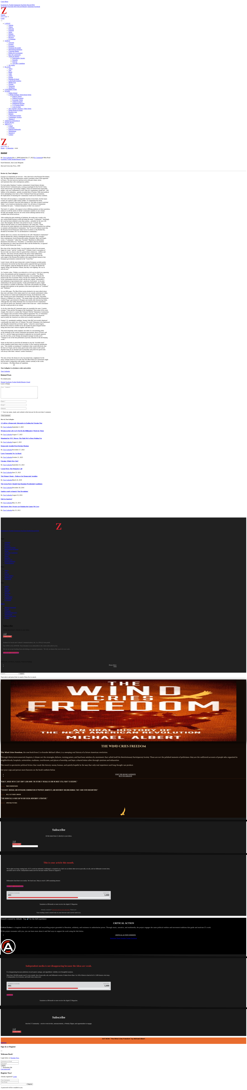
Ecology (11, 44)
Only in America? (6, 499)
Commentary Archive (15, 117)
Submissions (12, 131)
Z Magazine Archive (14, 115)
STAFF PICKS (9, 122)
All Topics (11, 65)
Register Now (15, 1058)
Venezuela (11, 86)
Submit (22, 673)
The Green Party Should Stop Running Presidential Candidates (21, 484)
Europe (10, 77)
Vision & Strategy (13, 56)
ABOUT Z (8, 124)
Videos (10, 27)
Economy (11, 46)
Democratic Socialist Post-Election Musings (15, 446)
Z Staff (10, 126)
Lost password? (5, 1069)
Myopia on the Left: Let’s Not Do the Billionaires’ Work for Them (22, 431)
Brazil (10, 72)
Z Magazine (9, 148)
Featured (11, 30)
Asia (9, 70)
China (10, 75)
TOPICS (7, 41)
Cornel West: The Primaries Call (11, 469)
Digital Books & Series (15, 110)
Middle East (12, 82)
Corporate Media (13, 51)
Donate (3, 15)
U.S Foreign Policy (18, 105)
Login (15, 1076)
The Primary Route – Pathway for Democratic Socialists (19, 476)
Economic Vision (17, 100)
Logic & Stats (16, 107)
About (3, 604)
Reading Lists (12, 112)
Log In (3, 1065)
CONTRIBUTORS (11, 89)
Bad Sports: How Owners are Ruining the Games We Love (20, 506)
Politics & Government (15, 53)
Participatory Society (18, 58)
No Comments (38, 157)
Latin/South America (14, 81)
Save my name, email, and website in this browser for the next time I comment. (27, 412)
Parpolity (15, 60)
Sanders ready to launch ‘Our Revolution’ (14, 491)
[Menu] (1, 20)
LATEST (7, 23)
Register (29, 1084)
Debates (10, 34)
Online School (12, 93)
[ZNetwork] (4, 13)
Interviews (11, 35)
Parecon (14, 62)
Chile (10, 74)
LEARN (7, 91)
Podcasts (11, 29)
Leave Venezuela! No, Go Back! (11, 453)
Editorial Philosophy (14, 129)
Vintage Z (11, 119)
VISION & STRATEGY (12, 121)
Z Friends (11, 128)
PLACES (8, 67)
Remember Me (7, 1067)
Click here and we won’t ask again (61, 909)
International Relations (15, 49)
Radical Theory (17, 96)
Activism (11, 42)
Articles (10, 25)
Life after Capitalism (18, 63)
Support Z (11, 133)
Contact (10, 134)
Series (10, 32)
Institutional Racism (18, 103)
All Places (11, 88)
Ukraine (10, 84)
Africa (10, 68)
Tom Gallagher (7, 157)
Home (3, 148)
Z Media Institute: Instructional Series (19, 95)
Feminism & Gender (14, 48)
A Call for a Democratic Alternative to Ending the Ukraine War (21, 423)
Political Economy (18, 98)
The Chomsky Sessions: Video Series (19, 108)
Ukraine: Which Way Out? (9, 461)
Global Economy (17, 101)
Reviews (11, 37)
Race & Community (14, 55)
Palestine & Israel (13, 79)
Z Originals (11, 39)
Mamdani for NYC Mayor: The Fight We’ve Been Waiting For (21, 438)
